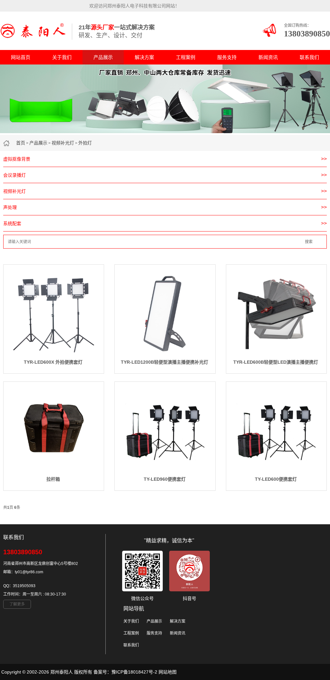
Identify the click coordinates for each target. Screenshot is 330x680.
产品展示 (103, 57)
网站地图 (168, 672)
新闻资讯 (268, 57)
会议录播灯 (14, 175)
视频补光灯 (63, 142)
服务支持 (227, 57)
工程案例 (185, 57)
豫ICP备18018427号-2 (134, 672)
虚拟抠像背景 (16, 159)
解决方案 (144, 57)
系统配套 (12, 223)
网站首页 (20, 57)
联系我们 (309, 57)
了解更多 (17, 604)
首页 (20, 142)
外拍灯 (85, 142)
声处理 (10, 207)
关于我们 (62, 57)
